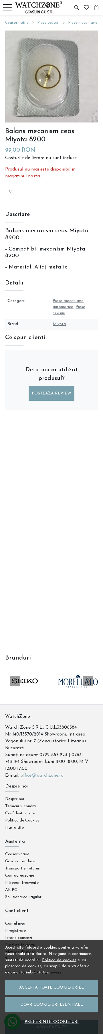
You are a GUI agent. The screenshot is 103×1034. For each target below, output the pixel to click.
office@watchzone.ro (42, 775)
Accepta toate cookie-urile (51, 987)
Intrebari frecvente (22, 883)
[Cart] (96, 7)
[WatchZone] (40, 7)
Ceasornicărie (17, 23)
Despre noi (14, 799)
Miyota (59, 324)
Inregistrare (15, 931)
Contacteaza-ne (19, 875)
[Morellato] (78, 692)
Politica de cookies (59, 960)
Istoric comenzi (18, 938)
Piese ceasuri (48, 23)
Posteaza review (51, 393)
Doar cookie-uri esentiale (51, 1005)
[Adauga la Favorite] (11, 191)
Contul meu (15, 923)
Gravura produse (20, 861)
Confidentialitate (20, 813)
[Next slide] (88, 681)
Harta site (14, 827)
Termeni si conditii (21, 806)
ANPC (11, 890)
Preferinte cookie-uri (52, 1022)
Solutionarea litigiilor (23, 897)
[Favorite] (86, 7)
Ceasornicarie (17, 854)
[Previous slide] (15, 681)
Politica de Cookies (22, 820)
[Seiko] (25, 692)
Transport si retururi (22, 868)
